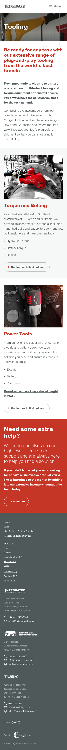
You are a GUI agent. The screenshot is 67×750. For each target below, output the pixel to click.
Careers (7, 552)
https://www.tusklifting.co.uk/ (22, 711)
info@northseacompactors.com (23, 660)
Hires (6, 526)
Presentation (10, 561)
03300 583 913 (15, 703)
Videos (7, 566)
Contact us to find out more (28, 267)
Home (7, 522)
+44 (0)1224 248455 (17, 656)
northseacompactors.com (20, 664)
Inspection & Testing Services (17, 536)
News (6, 548)
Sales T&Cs (9, 580)
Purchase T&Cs (11, 576)
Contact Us (18, 501)
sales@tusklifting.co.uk (19, 707)
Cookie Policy (10, 571)
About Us (8, 544)
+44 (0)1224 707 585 (18, 617)
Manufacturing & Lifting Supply (18, 531)
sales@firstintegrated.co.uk (21, 621)
